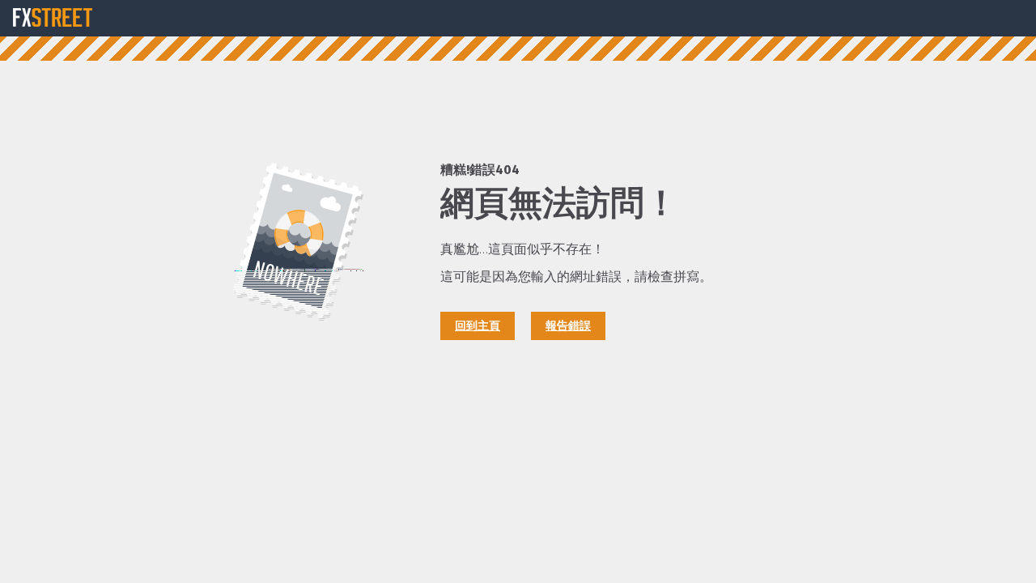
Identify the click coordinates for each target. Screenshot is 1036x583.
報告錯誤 (568, 326)
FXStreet (52, 18)
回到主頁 (477, 326)
